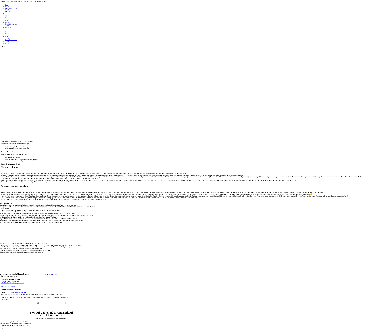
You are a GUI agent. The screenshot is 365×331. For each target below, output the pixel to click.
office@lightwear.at (18, 283)
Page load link (5, 299)
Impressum (4, 286)
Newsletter (10, 289)
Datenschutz (12, 286)
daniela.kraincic (11, 141)
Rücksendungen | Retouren (17, 292)
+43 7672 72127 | (6, 283)
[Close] (1, 301)
